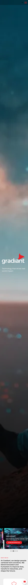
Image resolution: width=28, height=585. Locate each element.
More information (14, 542)
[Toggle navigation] (25, 3)
